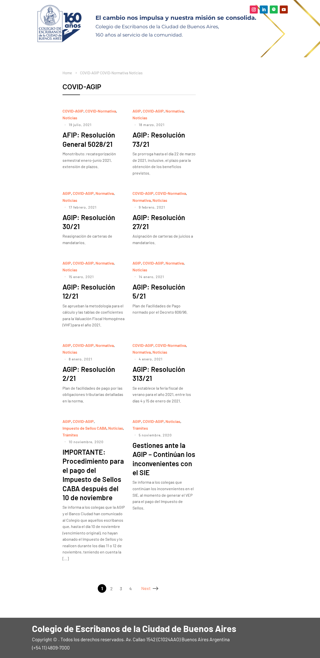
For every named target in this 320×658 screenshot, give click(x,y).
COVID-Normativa (114, 73)
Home (67, 73)
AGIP (136, 111)
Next (146, 588)
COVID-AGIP (89, 73)
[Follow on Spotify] (274, 10)
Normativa (175, 111)
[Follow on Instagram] (254, 10)
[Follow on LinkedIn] (264, 10)
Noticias (135, 73)
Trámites (70, 434)
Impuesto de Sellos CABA (84, 428)
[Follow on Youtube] (284, 10)
